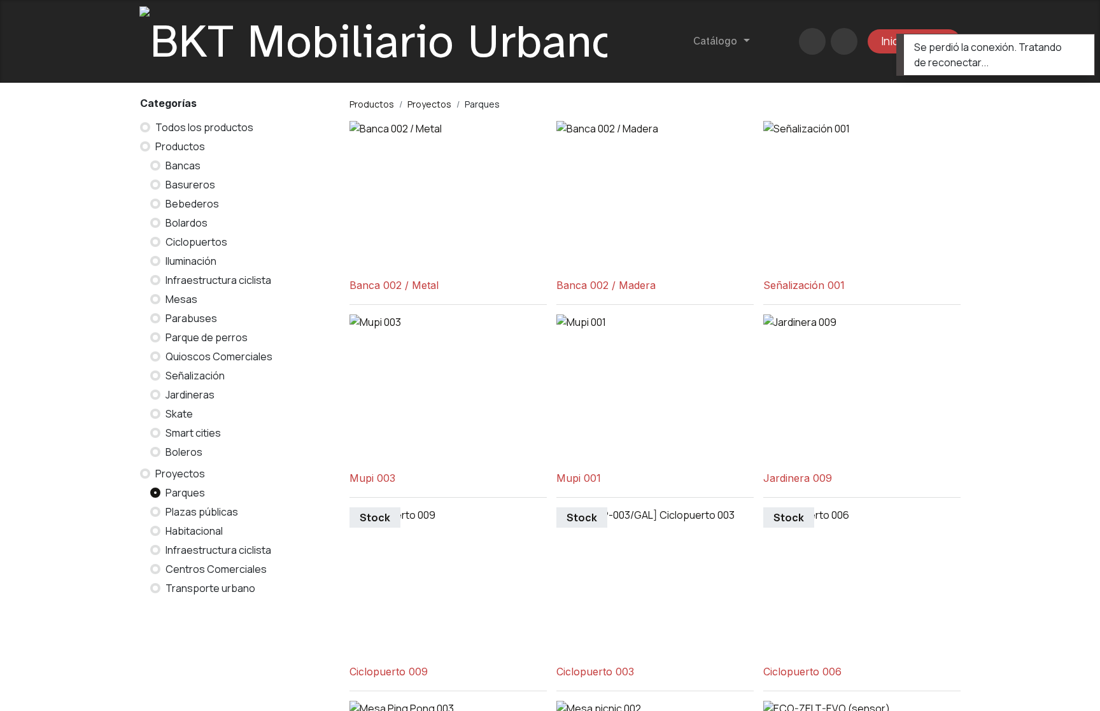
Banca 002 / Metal (394, 285)
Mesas (181, 299)
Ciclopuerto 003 (595, 672)
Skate (179, 414)
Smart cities (193, 433)
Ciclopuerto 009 (388, 672)
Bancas (183, 165)
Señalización (195, 376)
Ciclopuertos (196, 242)
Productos (180, 146)
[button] (844, 41)
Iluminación (191, 261)
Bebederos (192, 204)
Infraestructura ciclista (218, 280)
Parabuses (191, 318)
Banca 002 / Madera (606, 285)
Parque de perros (207, 337)
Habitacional (194, 531)
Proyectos (180, 474)
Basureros (190, 185)
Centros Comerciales (216, 569)
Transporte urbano (210, 588)
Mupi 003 (372, 478)
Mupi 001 (578, 478)
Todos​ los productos (204, 127)
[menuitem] (721, 41)
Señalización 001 (804, 285)
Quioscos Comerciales (219, 356)
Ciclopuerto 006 (802, 672)
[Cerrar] (1076, 46)
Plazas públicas (202, 512)
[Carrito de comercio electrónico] (812, 41)
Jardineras (190, 395)
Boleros (184, 452)
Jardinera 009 (797, 478)
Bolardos (187, 223)
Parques (185, 493)
